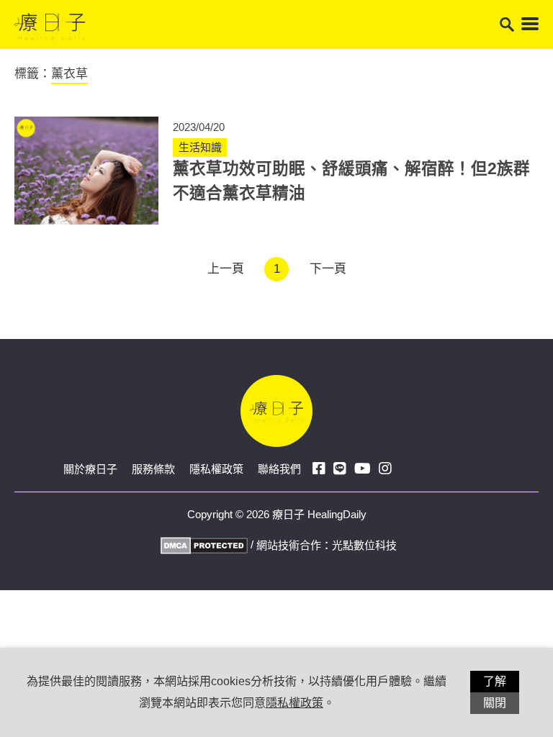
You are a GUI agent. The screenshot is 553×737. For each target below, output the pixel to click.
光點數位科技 (364, 545)
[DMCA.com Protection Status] (202, 544)
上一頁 (225, 269)
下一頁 (328, 269)
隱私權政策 (216, 469)
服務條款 (153, 469)
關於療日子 (90, 469)
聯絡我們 (279, 469)
